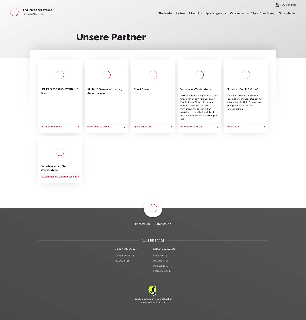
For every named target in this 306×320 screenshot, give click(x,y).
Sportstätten (287, 13)
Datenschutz (162, 224)
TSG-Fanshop (288, 4)
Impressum (142, 224)
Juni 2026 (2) (160, 255)
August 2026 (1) (124, 255)
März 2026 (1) (161, 266)
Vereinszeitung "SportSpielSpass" (253, 13)
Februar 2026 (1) (162, 271)
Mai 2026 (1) (160, 260)
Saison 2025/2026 (164, 249)
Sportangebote (215, 13)
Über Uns (195, 13)
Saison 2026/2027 (126, 249)
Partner (180, 13)
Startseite (165, 13)
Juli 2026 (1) (122, 260)
